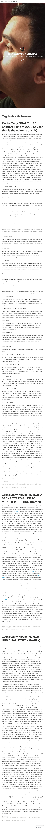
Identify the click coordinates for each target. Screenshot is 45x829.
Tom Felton (16, 511)
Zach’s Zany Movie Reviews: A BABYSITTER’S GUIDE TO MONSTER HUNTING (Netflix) (22, 498)
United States (31, 484)
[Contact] (23, 60)
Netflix (10, 484)
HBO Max (27, 483)
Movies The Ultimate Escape (14, 626)
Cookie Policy (21, 826)
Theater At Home (25, 484)
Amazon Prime (6, 483)
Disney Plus (20, 483)
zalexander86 (5, 481)
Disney (16, 483)
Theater (20, 484)
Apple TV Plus (11, 483)
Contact (25, 110)
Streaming (16, 484)
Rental (13, 484)
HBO (23, 483)
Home (19, 110)
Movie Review (33, 483)
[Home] (21, 60)
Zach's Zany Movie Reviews (22, 53)
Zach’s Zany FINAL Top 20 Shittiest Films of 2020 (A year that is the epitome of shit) (22, 127)
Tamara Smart (31, 571)
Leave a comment (6, 487)
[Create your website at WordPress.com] (22, 1)
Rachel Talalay (5, 599)
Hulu (30, 483)
